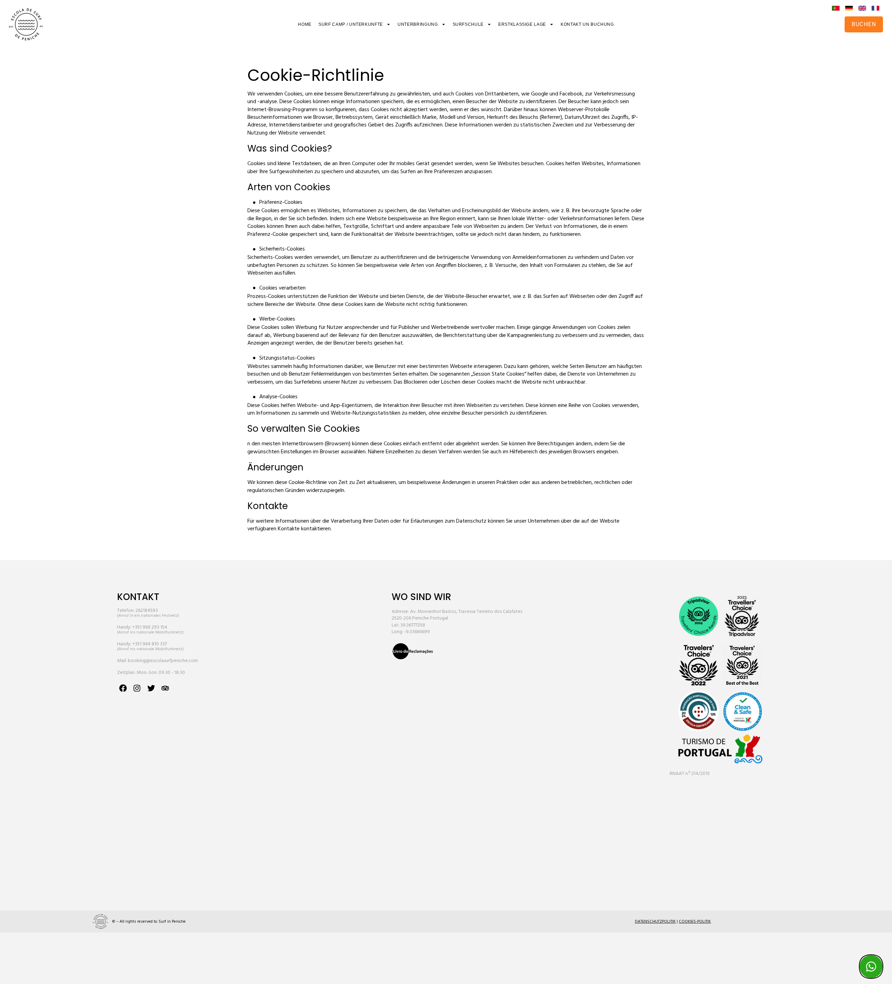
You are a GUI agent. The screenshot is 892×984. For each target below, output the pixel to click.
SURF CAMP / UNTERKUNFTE (350, 24)
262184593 (147, 611)
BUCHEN (864, 24)
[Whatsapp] (871, 966)
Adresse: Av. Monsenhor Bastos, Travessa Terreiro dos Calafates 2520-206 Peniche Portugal (457, 615)
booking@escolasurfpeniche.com (163, 661)
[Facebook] (123, 688)
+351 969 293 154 (149, 627)
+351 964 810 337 (149, 644)
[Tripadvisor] (165, 688)
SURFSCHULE (468, 24)
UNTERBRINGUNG (418, 24)
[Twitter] (151, 688)
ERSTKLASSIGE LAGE (522, 24)
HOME (305, 24)
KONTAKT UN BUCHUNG (587, 24)
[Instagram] (137, 688)
